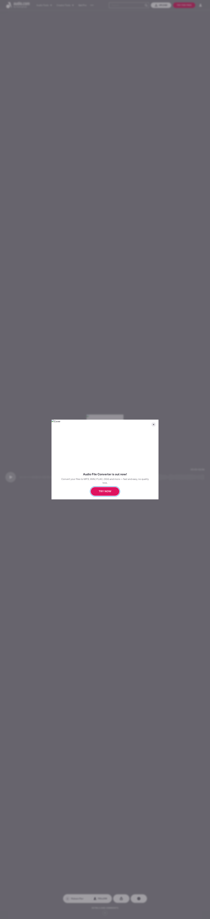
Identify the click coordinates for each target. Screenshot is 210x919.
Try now (105, 491)
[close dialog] (153, 424)
